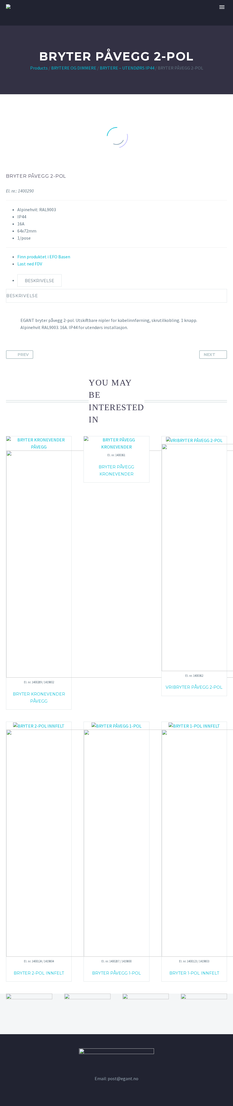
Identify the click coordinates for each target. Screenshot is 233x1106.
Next (209, 354)
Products (39, 68)
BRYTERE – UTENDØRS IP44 (127, 68)
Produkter (172, 24)
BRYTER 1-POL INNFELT (194, 973)
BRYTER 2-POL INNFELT (39, 973)
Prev (23, 354)
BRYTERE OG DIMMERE (73, 68)
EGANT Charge (132, 24)
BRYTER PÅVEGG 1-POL (116, 973)
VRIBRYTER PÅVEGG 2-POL (194, 687)
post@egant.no (123, 1078)
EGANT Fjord (89, 24)
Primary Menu (222, 7)
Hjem (57, 24)
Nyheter (206, 24)
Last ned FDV (29, 264)
